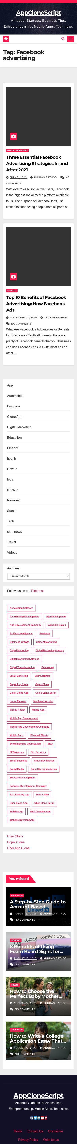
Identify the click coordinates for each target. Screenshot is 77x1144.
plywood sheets (39, 735)
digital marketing (19, 650)
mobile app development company (29, 726)
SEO (50, 743)
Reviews (13, 500)
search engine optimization (25, 743)
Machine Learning (43, 701)
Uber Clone (15, 836)
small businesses (44, 760)
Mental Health (17, 709)
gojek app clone (19, 684)
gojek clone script (45, 692)
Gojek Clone (42, 684)
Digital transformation (22, 667)
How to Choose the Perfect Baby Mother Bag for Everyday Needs (38, 996)
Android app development (24, 616)
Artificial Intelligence (21, 633)
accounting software (21, 608)
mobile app (38, 709)
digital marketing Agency (50, 650)
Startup (11, 290)
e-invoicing (47, 667)
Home (18, 1131)
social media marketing (44, 769)
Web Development (40, 811)
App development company (25, 625)
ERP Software (42, 676)
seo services (38, 752)
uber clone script (44, 803)
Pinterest (37, 591)
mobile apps (16, 735)
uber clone (42, 794)
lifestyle (12, 490)
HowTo (12, 469)
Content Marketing (46, 642)
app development (56, 616)
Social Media (17, 769)
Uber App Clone (18, 848)
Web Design (16, 811)
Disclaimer (55, 1131)
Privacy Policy (28, 1139)
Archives (13, 568)
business (44, 633)
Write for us (51, 1139)
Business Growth (19, 642)
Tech (10, 521)
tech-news (14, 531)
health (11, 458)
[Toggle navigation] (70, 39)
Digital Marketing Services (24, 659)
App (10, 385)
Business (14, 406)
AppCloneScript (38, 12)
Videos (12, 552)
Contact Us (35, 1131)
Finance (13, 448)
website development (22, 820)
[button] (63, 38)
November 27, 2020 (24, 317)
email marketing (19, 676)
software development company (28, 786)
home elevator (18, 701)
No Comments (21, 323)
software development (22, 777)
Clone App (14, 416)
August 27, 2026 (25, 913)
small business (18, 760)
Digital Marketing (17, 150)
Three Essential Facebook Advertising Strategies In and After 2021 (37, 164)
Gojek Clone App (19, 692)
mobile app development (24, 718)
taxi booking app (19, 794)
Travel (11, 542)
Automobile (15, 396)
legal (10, 479)
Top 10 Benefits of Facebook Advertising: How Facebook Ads (36, 304)
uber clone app (18, 803)
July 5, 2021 (18, 177)
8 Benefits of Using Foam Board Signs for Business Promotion (35, 951)
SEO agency (17, 752)
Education (14, 437)
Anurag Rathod (46, 177)
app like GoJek (57, 625)
